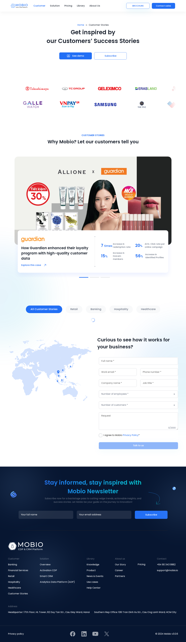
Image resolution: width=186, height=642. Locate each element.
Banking (12, 564)
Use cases (92, 582)
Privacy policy (16, 633)
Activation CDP (48, 570)
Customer (13, 558)
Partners (120, 576)
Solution (44, 558)
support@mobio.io (167, 570)
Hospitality (14, 582)
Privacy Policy (130, 435)
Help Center (94, 587)
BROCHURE (138, 5)
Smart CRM (46, 576)
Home (80, 25)
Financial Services (18, 570)
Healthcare (14, 587)
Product (91, 570)
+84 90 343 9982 (166, 564)
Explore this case (31, 265)
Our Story (120, 564)
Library (90, 558)
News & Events (95, 576)
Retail (11, 576)
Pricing (68, 5)
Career (119, 570)
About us (120, 558)
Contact (162, 558)
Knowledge (93, 564)
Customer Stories (18, 593)
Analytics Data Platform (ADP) (57, 582)
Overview (45, 564)
